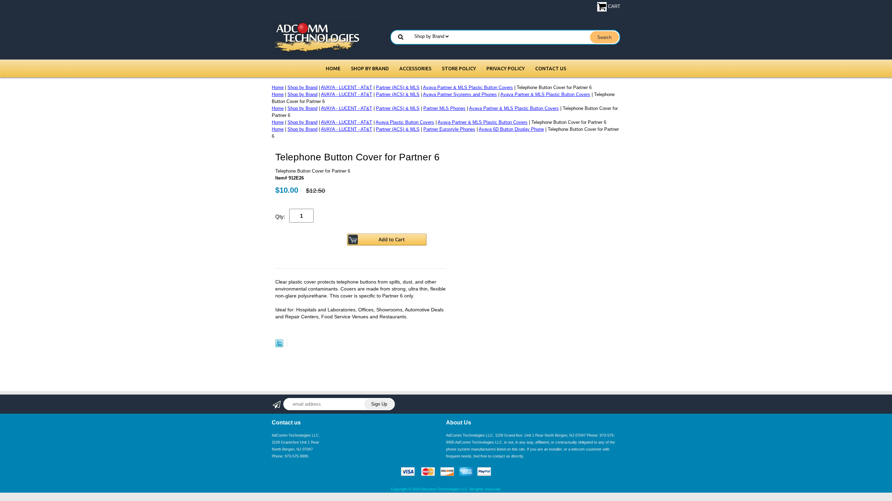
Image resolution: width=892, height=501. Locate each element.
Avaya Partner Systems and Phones (460, 94)
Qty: (280, 217)
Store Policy (459, 68)
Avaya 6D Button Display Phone (511, 129)
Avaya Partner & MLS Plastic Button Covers (468, 87)
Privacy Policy (505, 68)
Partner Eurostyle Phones (449, 129)
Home (333, 68)
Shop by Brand (370, 68)
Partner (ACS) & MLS (398, 87)
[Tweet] (279, 345)
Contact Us (550, 68)
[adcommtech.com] (316, 37)
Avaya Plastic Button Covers (405, 122)
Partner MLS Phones (444, 108)
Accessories (415, 68)
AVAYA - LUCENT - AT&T (346, 87)
